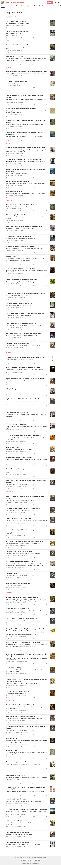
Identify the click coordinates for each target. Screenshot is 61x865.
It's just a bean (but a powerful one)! (15, 83)
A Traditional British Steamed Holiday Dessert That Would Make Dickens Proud (25, 471)
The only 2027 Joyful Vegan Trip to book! (17, 173)
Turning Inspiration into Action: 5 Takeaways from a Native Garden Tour (25, 133)
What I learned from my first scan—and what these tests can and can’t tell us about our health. (26, 271)
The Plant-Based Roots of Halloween (18, 691)
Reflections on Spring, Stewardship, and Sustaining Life (21, 238)
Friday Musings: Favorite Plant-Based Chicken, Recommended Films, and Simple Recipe (26, 680)
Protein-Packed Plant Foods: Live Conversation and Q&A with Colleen (26, 727)
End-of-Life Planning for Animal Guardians (17, 23)
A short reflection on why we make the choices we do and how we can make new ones (26, 521)
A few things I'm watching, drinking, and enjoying (19, 359)
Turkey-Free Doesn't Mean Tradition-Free (19, 518)
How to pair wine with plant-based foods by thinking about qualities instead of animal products (26, 100)
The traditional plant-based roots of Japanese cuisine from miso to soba (25, 193)
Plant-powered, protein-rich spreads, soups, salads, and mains (23, 543)
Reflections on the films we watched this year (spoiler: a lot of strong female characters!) (26, 415)
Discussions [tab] (18, 17)
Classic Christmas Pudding (15, 469)
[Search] (53, 16)
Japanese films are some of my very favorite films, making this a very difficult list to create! (24, 823)
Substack (24, 863)
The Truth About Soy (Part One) (16, 81)
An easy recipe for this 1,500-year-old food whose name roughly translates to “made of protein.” (26, 753)
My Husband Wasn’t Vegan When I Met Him (20, 716)
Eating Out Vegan (11, 389)
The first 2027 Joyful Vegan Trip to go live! (17, 207)
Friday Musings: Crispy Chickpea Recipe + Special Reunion (25, 293)
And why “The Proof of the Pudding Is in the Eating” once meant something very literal (26, 427)
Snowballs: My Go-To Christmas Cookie (19, 457)
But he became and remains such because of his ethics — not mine (24, 718)
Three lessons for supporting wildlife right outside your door (22, 282)
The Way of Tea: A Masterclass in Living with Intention (24, 159)
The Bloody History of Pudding (16, 424)
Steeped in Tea (11, 256)
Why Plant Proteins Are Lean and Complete (20, 705)
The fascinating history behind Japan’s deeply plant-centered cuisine (24, 248)
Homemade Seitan (12, 750)
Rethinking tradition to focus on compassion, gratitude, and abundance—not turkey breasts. (27, 532)
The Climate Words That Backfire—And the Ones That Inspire (26, 809)
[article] (30, 24)
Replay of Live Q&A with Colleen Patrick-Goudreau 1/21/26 (25, 379)
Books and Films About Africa (15, 775)
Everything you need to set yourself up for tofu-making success (23, 764)
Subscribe (49, 2)
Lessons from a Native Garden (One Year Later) (21, 279)
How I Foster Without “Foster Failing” (18, 583)
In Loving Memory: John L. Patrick (17, 31)
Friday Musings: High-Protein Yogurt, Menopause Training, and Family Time (25, 788)
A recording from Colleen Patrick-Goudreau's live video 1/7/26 (23, 401)
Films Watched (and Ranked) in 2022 (18, 832)
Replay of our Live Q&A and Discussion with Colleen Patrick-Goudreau (26, 481)
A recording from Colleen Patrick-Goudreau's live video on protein (24, 801)
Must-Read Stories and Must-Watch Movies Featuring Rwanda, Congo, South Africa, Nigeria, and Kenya (26, 778)
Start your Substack (27, 860)
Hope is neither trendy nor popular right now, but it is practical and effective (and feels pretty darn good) (26, 741)
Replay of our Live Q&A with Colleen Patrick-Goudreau (24, 399)
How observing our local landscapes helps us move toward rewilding (24, 136)
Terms (36, 857)
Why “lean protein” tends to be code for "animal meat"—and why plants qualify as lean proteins (25, 707)
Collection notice (42, 857)
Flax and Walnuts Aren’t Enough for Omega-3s (21, 619)
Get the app (37, 860)
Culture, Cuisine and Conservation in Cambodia (22, 205)
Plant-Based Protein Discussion (16, 799)
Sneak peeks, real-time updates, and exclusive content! (21, 228)
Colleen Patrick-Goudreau (16, 25)
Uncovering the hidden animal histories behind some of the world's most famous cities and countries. (26, 111)
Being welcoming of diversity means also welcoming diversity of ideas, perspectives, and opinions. (25, 670)
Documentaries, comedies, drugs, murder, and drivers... (21, 834)
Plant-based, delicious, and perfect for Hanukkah (19, 449)
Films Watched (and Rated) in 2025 (17, 412)
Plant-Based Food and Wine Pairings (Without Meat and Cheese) (24, 96)
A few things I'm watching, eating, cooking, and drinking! (21, 683)
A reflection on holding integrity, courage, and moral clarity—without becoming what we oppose (25, 370)
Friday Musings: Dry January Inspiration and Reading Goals (25, 357)
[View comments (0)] (21, 64)
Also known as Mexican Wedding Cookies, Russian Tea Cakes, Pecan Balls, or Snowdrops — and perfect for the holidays (27, 460)
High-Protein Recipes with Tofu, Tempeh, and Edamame (24, 541)
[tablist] (14, 16)
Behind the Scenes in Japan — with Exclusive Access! (24, 226)
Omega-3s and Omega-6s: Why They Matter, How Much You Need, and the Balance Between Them (26, 630)
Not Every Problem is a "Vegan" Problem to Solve (22, 597)
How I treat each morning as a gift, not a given (18, 305)
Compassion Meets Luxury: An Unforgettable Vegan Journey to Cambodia (26, 170)
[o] (52, 295)
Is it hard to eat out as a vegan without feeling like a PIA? (21, 391)
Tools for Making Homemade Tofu (17, 762)
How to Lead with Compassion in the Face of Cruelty (23, 367)
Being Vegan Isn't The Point (15, 56)
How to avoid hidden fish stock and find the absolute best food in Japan (25, 183)
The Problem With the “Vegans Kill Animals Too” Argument (25, 313)
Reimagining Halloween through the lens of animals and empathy (24, 611)
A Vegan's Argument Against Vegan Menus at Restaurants (25, 147)
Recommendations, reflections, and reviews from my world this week (25, 73)
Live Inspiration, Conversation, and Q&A (19, 551)
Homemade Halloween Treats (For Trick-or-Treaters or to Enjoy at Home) (26, 655)
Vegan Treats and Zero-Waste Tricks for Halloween (23, 642)
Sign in (57, 2)
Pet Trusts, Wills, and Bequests (16, 21)
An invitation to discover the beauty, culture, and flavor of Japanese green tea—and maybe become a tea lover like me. (26, 259)
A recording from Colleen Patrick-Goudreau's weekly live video (23, 553)
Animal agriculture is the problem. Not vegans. (18, 315)
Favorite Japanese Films (14, 821)
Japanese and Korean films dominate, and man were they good (23, 844)
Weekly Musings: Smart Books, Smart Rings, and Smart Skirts (26, 71)
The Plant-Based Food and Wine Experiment (20, 45)
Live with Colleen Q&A (13, 573)
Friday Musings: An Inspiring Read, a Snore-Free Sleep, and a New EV (26, 121)
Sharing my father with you (13, 33)
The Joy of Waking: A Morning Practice (19, 303)
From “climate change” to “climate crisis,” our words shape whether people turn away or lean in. (26, 812)
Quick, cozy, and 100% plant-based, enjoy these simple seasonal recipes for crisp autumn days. (26, 658)
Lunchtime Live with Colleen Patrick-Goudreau (21, 323)
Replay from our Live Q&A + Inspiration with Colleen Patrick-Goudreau (26, 497)
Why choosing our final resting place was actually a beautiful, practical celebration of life (25, 217)
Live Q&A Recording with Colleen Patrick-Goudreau (23, 508)
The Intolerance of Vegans (14, 668)
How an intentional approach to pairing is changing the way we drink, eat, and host (26, 47)
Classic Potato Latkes (13, 447)
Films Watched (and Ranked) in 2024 (18, 842)
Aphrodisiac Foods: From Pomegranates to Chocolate (23, 333)
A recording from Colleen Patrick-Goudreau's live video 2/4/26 (23, 345)
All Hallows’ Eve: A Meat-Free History (16, 693)
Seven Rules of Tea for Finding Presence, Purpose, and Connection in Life (25, 161)
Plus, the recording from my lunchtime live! (17, 295)
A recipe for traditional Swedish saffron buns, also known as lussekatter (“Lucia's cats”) (25, 438)
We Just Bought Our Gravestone (16, 215)
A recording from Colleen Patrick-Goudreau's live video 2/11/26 (23, 325)
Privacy (32, 857)
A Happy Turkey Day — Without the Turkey (20, 530)
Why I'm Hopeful (11, 738)
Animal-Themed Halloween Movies (17, 609)
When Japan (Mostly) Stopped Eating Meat (20, 246)
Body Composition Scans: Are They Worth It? (21, 268)
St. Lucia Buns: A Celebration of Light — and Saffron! (23, 435)
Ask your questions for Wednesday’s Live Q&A (21, 561)
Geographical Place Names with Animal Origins (21, 108)
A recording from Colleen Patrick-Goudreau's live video (21, 381)
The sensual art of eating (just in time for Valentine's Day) (21, 335)
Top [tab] (12, 17)
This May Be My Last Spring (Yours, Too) (19, 236)
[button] (2, 6)
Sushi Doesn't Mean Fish (14, 191)
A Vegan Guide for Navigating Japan (18, 181)
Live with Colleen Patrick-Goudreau (17, 343)
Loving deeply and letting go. (14, 585)
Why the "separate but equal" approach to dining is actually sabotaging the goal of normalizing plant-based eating (26, 150)
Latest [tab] (8, 17)
